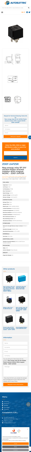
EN (22, 12)
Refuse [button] (15, 446)
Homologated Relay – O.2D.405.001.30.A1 (22, 328)
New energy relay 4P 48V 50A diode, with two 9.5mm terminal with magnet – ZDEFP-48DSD (9, 289)
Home (3, 176)
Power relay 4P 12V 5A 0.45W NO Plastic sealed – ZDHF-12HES (9, 328)
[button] (2, 12)
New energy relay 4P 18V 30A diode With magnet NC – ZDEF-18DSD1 (21, 309)
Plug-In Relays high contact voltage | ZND (15, 176)
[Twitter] (29, 12)
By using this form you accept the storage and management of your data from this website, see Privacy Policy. (15, 379)
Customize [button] (15, 450)
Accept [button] (15, 443)
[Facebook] (27, 12)
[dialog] (15, 439)
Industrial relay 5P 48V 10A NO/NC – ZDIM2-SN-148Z (21, 287)
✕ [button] (27, 429)
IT (24, 12)
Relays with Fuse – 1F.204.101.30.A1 (8, 308)
